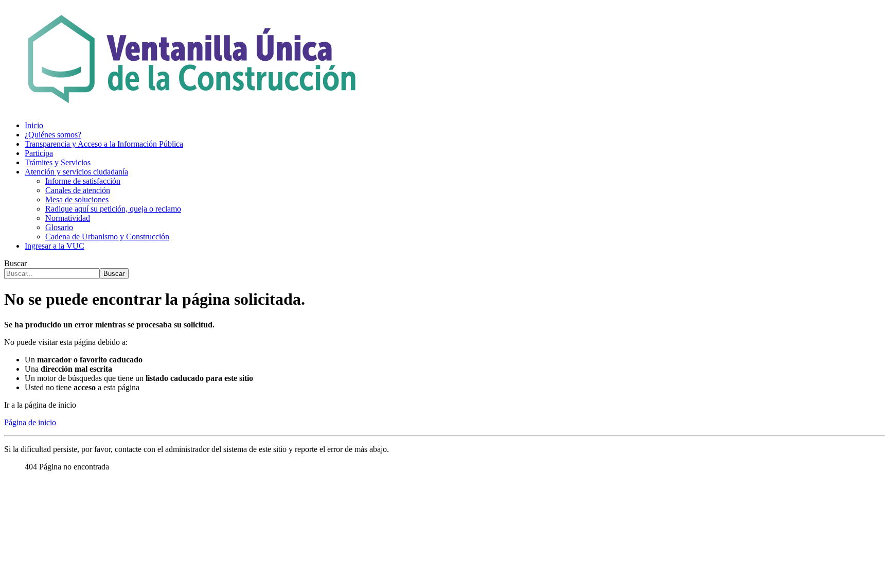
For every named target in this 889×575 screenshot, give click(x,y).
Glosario (59, 227)
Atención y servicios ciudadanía (76, 171)
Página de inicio (30, 422)
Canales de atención (77, 190)
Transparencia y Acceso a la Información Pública (104, 144)
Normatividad (67, 218)
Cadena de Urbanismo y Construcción (107, 236)
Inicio (34, 125)
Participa (39, 153)
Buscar (15, 263)
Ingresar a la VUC (54, 245)
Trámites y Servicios (58, 162)
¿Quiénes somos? (53, 134)
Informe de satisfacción (82, 181)
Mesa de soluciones (77, 199)
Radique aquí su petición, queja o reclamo (113, 208)
